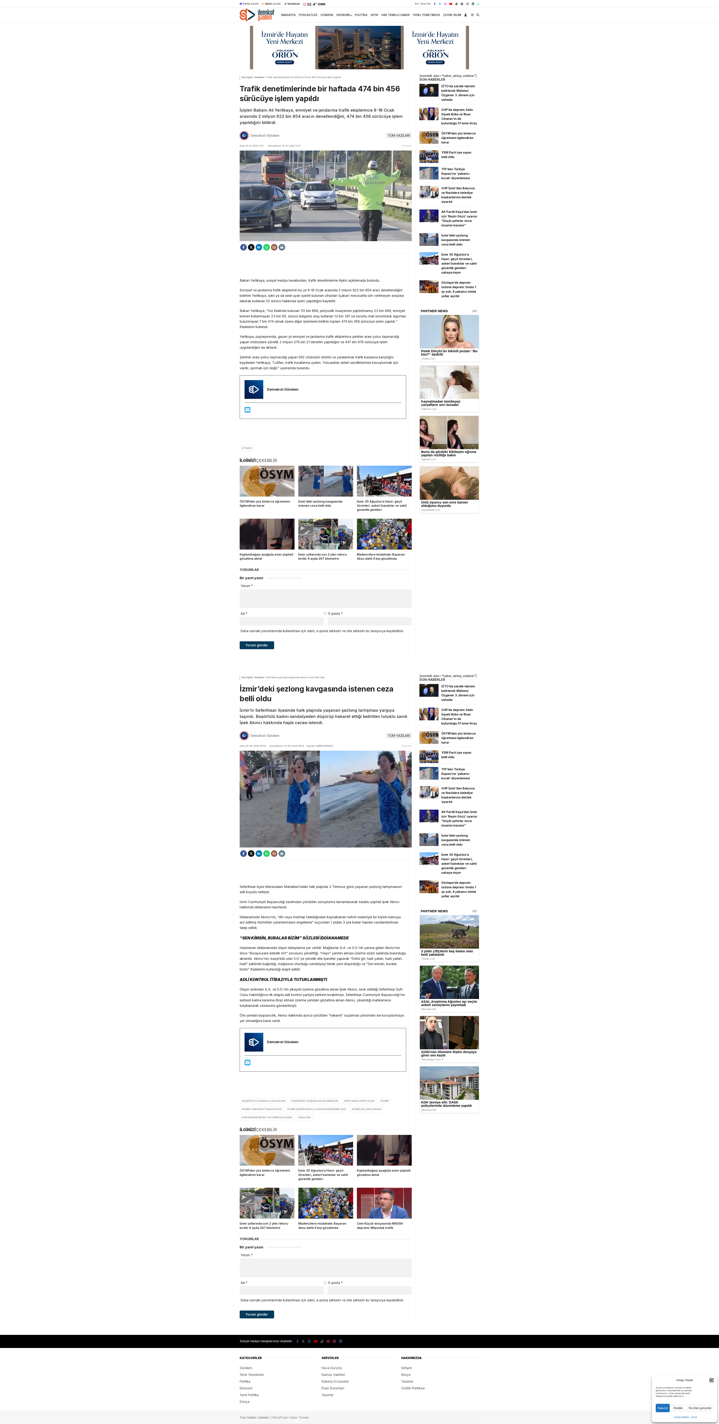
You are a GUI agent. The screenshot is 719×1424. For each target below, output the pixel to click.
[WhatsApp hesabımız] (478, 4)
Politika (361, 15)
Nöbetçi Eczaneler (335, 1381)
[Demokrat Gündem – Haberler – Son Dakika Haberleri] (257, 20)
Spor (374, 15)
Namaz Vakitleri (333, 1375)
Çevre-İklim (452, 15)
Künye (694, 1417)
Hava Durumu (331, 1368)
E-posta (335, 613)
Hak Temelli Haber (395, 15)
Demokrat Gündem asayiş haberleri (315, 1101)
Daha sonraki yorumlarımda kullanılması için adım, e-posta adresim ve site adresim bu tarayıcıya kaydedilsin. (322, 631)
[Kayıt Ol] (466, 15)
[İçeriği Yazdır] (282, 247)
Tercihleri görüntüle (699, 1408)
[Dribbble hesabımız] (334, 1341)
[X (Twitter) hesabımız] (440, 4)
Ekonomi (343, 15)
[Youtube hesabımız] (450, 4)
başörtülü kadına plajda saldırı (264, 1101)
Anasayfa (288, 15)
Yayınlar (327, 1395)
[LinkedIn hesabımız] (473, 4)
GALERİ (250, 3)
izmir (386, 1101)
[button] (711, 1380)
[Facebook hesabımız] (435, 4)
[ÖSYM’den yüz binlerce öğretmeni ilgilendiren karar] (267, 481)
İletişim (406, 1368)
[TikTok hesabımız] (456, 4)
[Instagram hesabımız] (445, 4)
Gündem (327, 15)
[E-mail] (248, 411)
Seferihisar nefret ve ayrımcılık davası (268, 1117)
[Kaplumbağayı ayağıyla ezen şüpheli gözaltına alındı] (267, 534)
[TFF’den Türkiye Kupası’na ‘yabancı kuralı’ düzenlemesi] (429, 178)
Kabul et (663, 1408)
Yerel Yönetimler (426, 15)
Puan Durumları (332, 1388)
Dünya (244, 1402)
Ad (244, 613)
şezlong (305, 1117)
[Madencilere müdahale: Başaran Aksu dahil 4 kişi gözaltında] (384, 534)
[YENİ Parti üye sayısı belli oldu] (429, 162)
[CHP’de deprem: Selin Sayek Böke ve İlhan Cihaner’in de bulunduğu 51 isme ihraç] (429, 119)
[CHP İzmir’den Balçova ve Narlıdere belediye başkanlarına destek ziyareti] (429, 197)
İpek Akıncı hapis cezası (360, 1101)
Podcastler (308, 15)
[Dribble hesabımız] (467, 4)
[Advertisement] (326, 265)
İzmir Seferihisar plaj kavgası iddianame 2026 (317, 1109)
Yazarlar (407, 1381)
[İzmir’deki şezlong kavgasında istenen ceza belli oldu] (325, 481)
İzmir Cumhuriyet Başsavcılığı (262, 1109)
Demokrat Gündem (265, 135)
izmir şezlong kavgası (367, 1109)
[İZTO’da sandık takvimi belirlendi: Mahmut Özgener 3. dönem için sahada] (429, 95)
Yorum (247, 586)
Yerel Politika (249, 1395)
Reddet (678, 1408)
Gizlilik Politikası (681, 1417)
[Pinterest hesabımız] (462, 4)
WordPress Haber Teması (290, 1417)
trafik (248, 448)
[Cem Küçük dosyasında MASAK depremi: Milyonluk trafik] (384, 1203)
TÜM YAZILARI (399, 135)
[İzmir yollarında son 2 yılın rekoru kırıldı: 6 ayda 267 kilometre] (325, 534)
